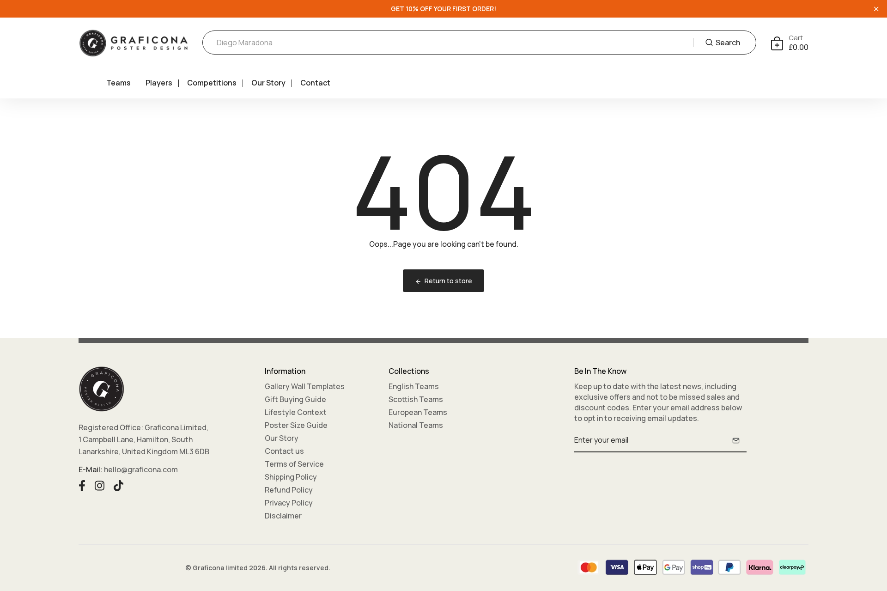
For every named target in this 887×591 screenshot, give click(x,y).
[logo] (133, 43)
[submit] (736, 440)
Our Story (268, 83)
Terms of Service (294, 464)
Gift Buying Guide (295, 399)
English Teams (414, 386)
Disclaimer (283, 516)
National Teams (416, 425)
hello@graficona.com (141, 469)
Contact (315, 83)
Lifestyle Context (296, 412)
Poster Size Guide (296, 425)
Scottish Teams (416, 399)
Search (728, 42)
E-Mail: (91, 469)
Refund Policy (289, 490)
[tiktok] (118, 484)
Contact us (284, 451)
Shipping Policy (291, 477)
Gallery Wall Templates (305, 386)
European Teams (418, 412)
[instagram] (99, 484)
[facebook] (82, 484)
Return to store (448, 280)
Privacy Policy (289, 503)
